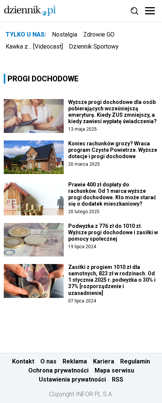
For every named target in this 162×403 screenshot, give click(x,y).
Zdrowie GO (99, 34)
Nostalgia (64, 34)
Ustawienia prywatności (72, 379)
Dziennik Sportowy (94, 46)
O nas (48, 361)
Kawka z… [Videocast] (34, 46)
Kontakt (23, 361)
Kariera (103, 361)
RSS (117, 379)
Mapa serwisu (114, 370)
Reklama (75, 361)
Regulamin (135, 361)
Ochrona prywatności (58, 370)
